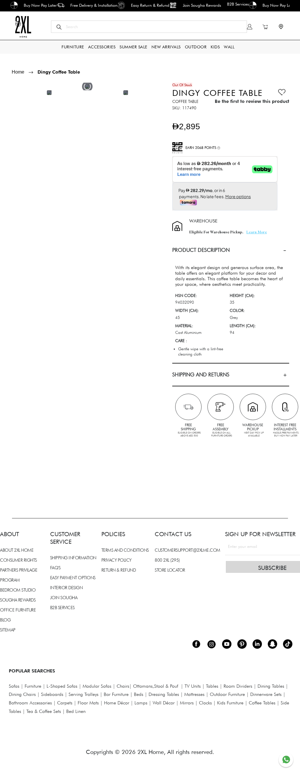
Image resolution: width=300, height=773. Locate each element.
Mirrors (187, 703)
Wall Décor (164, 703)
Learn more (256, 232)
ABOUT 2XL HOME (16, 550)
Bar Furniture (116, 694)
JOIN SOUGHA (64, 597)
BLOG (5, 620)
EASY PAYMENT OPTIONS (73, 577)
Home (18, 71)
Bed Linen (76, 711)
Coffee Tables (262, 703)
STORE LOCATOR (170, 570)
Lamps (140, 703)
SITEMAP (8, 630)
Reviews (14, 444)
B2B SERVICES (62, 607)
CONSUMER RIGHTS (18, 560)
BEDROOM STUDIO (17, 590)
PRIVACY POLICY (116, 560)
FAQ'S (55, 567)
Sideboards (52, 694)
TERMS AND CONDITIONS (125, 550)
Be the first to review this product (252, 101)
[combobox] (149, 27)
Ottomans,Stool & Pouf (155, 686)
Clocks (205, 703)
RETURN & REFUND (118, 570)
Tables (212, 686)
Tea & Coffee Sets (43, 711)
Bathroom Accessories (30, 703)
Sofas (14, 686)
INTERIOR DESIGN (66, 587)
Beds (138, 694)
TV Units (193, 686)
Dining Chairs (22, 694)
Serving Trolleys (83, 694)
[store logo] (23, 26)
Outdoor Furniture (227, 694)
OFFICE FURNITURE (18, 610)
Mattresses (194, 694)
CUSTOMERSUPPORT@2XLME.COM (187, 550)
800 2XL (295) (167, 560)
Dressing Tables (164, 694)
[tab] (230, 250)
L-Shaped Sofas (62, 686)
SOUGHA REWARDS (17, 600)
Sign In (249, 26)
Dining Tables (271, 686)
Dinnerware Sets (266, 694)
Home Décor (116, 703)
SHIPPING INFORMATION (73, 557)
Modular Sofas (97, 686)
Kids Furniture (230, 703)
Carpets (64, 703)
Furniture (33, 686)
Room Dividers (238, 686)
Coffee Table (185, 101)
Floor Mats (88, 703)
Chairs (123, 686)
